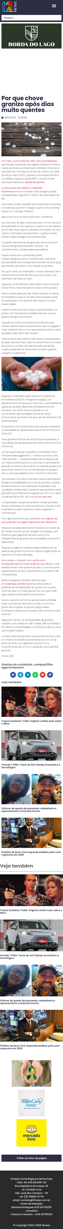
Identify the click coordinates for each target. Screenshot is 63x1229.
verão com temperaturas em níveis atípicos (23, 562)
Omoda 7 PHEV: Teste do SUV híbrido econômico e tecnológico (30, 766)
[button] (54, 6)
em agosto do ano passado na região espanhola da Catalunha (29, 520)
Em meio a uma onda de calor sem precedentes (29, 161)
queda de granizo (35, 182)
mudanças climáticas (17, 583)
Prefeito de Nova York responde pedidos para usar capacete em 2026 (31, 853)
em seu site (45, 496)
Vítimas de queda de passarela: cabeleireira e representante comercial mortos (28, 810)
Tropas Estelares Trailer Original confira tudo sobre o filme (31, 722)
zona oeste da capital (16, 188)
